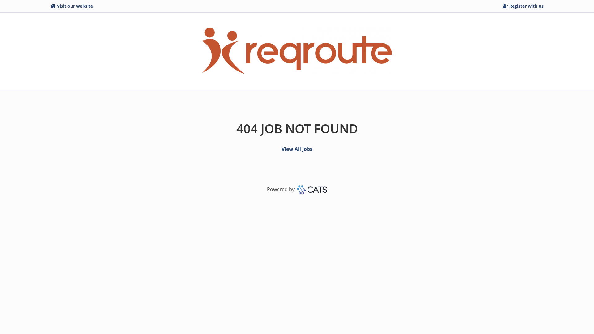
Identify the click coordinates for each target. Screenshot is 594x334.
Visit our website (75, 6)
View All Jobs (297, 149)
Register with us (526, 6)
